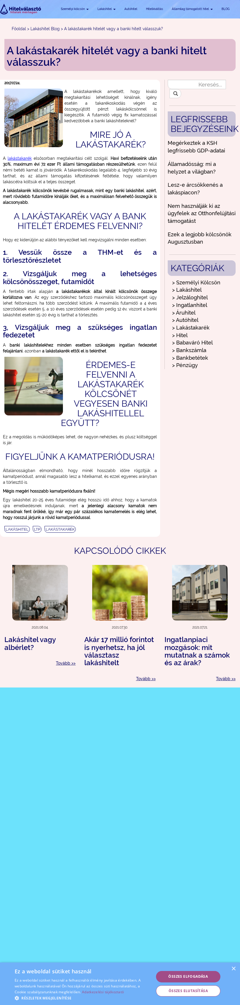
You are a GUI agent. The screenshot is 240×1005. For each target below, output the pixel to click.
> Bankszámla (189, 350)
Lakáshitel (105, 9)
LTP (37, 529)
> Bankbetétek (190, 358)
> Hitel (180, 335)
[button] (82, 998)
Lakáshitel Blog (45, 28)
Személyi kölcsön (73, 9)
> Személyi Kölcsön (196, 282)
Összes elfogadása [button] (188, 976)
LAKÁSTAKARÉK (60, 529)
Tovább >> (66, 663)
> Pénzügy (185, 365)
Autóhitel (130, 9)
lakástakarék (20, 158)
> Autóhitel (185, 320)
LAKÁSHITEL (17, 529)
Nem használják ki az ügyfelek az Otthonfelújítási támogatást (202, 213)
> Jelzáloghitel (190, 297)
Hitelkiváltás (154, 9)
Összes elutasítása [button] (188, 990)
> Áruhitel (184, 313)
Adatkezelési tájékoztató (103, 991)
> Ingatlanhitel (189, 305)
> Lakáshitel (187, 290)
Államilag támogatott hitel (191, 9)
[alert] (120, 983)
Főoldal (19, 28)
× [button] (233, 969)
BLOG (225, 9)
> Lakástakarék (191, 328)
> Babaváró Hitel (192, 342)
